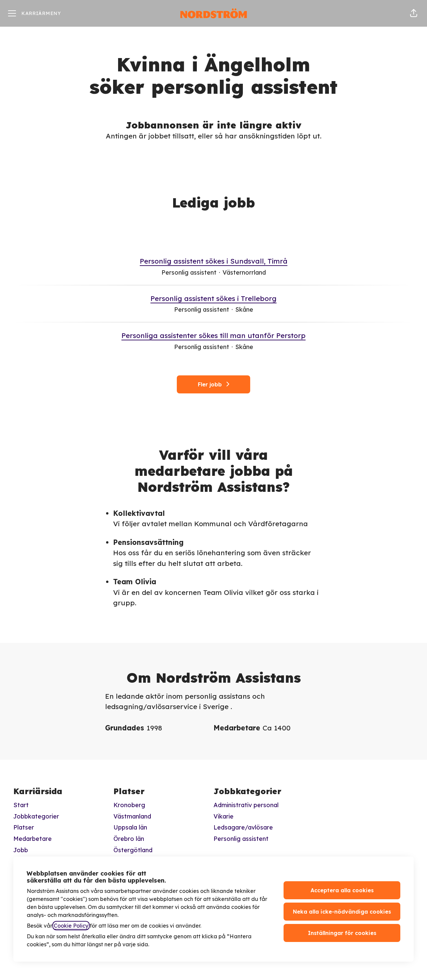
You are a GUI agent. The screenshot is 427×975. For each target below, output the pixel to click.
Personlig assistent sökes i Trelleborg (213, 298)
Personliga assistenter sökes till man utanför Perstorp (213, 335)
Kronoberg (129, 805)
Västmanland (132, 816)
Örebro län (128, 839)
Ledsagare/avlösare (243, 827)
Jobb (20, 850)
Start (21, 805)
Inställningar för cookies (342, 933)
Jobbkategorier (36, 816)
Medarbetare (32, 839)
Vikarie (224, 816)
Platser (23, 827)
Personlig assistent (241, 839)
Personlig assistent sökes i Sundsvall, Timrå (214, 261)
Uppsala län (130, 827)
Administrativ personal (246, 805)
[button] (413, 13)
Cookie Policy (71, 925)
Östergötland (132, 850)
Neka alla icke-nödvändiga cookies (342, 911)
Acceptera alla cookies (342, 890)
